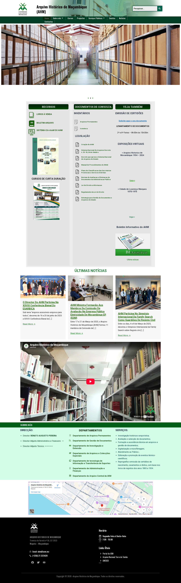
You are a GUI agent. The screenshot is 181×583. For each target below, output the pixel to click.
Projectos (81, 18)
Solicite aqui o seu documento (133, 121)
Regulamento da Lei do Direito (92, 192)
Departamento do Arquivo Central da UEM (92, 476)
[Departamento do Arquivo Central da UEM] (70, 476)
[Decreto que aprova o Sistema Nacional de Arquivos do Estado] (77, 158)
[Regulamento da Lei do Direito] (77, 192)
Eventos (112, 18)
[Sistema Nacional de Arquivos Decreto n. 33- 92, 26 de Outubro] (77, 151)
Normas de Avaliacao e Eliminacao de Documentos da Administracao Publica (96, 178)
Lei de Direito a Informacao (91, 185)
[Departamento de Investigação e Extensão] (70, 445)
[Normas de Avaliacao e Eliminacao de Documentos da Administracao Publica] (77, 178)
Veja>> (132, 180)
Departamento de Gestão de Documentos (92, 441)
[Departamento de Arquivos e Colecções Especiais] (70, 453)
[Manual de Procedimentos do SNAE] (77, 165)
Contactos (49, 21)
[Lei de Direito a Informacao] (77, 185)
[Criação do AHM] (77, 144)
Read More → (29, 324)
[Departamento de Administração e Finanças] (70, 468)
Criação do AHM (87, 144)
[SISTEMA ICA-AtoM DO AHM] (32, 132)
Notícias (122, 18)
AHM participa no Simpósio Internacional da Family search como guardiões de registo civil (136, 316)
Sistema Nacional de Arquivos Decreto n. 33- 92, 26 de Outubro (96, 151)
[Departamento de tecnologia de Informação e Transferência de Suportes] (70, 461)
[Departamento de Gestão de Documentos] (70, 440)
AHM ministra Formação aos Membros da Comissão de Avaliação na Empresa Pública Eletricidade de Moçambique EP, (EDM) (88, 311)
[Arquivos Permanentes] (76, 122)
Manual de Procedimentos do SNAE (94, 165)
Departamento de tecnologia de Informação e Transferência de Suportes (91, 462)
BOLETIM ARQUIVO (45, 123)
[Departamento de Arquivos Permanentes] (70, 435)
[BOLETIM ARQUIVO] (32, 123)
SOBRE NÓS (26, 425)
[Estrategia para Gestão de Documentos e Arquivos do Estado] (77, 199)
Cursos (70, 18)
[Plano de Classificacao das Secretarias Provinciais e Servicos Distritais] (77, 172)
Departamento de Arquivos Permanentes (92, 436)
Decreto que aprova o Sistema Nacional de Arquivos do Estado (96, 158)
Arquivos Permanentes (88, 122)
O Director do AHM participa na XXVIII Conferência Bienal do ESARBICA (40, 305)
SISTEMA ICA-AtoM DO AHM (50, 130)
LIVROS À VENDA (44, 114)
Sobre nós (57, 18)
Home (47, 18)
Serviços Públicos (95, 18)
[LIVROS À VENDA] (32, 115)
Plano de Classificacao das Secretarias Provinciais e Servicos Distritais (96, 172)
